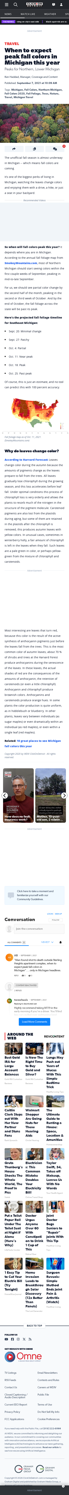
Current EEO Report (16, 1404)
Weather (50, 14)
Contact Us (11, 1387)
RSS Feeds (10, 1380)
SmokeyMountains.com (21, 263)
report (58, 976)
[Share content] (14, 149)
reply (16, 976)
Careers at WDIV (47, 1387)
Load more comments (34, 1021)
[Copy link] (34, 149)
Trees (45, 93)
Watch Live (28, 14)
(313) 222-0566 (52, 1428)
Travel (12, 44)
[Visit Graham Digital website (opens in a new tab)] (45, 1469)
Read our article (51, 1447)
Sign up (58, 914)
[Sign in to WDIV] (61, 5)
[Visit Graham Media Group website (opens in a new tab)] (24, 1469)
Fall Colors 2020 (15, 93)
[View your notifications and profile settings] (60, 942)
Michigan (17, 90)
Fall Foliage (33, 93)
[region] (34, 968)
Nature (54, 93)
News (8, 14)
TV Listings (10, 1373)
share (50, 976)
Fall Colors (30, 90)
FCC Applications (14, 1419)
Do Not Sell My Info (48, 1412)
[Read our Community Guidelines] (11, 895)
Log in (50, 914)
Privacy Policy (12, 1412)
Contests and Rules (48, 1380)
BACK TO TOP (34, 1325)
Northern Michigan (50, 90)
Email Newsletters (48, 1373)
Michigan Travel (23, 97)
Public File (43, 1394)
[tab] (17, 942)
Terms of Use (45, 1404)
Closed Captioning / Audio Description (16, 1396)
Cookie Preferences (49, 1419)
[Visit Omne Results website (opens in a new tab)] (34, 1357)
